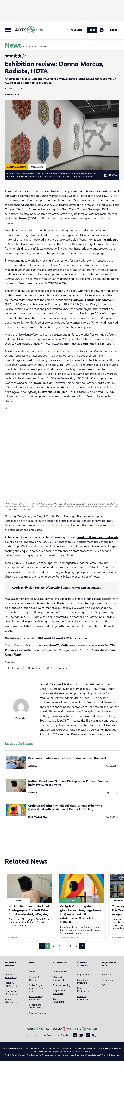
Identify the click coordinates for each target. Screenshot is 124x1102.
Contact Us (107, 979)
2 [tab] (53, 945)
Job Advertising (60, 971)
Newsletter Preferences (83, 990)
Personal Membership (11, 984)
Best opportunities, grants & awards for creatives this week (67, 758)
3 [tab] (59, 945)
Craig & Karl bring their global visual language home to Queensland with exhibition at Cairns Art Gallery (65, 807)
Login (113, 30)
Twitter (81, 1035)
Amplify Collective (62, 645)
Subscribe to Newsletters (35, 1006)
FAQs (104, 985)
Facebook (75, 1035)
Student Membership (11, 1001)
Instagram (94, 1035)
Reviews (44, 46)
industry (112, 239)
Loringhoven (105, 300)
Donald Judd (87, 343)
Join (92, 30)
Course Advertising (58, 1000)
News (32, 971)
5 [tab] (70, 945)
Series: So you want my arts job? (36, 988)
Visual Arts (31, 46)
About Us (106, 974)
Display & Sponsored (58, 978)
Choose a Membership (11, 976)
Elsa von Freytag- (83, 300)
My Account (83, 974)
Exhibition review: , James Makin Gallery (60, 587)
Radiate (10, 638)
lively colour (43, 383)
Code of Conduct (62, 1035)
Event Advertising (61, 985)
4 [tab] (65, 945)
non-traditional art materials (97, 537)
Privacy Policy (31, 1035)
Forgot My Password (82, 981)
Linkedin (88, 1035)
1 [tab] (47, 945)
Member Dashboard (82, 998)
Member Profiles (37, 1013)
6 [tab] (76, 945)
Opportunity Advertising (59, 992)
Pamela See (12, 94)
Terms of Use (46, 1035)
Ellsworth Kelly (49, 392)
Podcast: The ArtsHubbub (35, 998)
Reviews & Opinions (34, 978)
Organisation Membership (11, 992)
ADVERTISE (76, 30)
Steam (22, 218)
